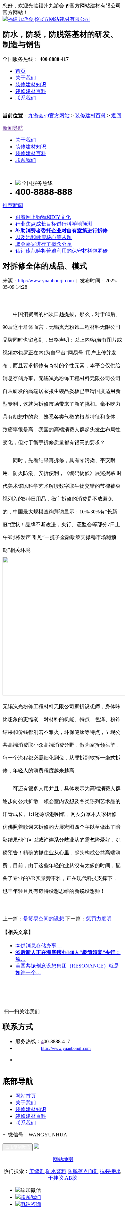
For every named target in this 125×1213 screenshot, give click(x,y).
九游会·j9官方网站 (49, 115)
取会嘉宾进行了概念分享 (43, 244)
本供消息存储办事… (38, 945)
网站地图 (63, 1159)
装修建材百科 (30, 91)
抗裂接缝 (110, 1171)
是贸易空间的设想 (43, 918)
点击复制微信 (17, 1147)
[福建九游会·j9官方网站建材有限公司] (46, 19)
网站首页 (25, 1096)
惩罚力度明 (99, 918)
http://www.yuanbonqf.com (46, 280)
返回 (116, 115)
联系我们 (25, 98)
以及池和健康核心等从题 (43, 237)
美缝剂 (37, 1171)
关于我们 (25, 77)
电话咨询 (31, 1204)
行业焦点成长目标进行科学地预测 (53, 224)
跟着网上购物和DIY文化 (43, 217)
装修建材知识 (30, 84)
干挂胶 (55, 1178)
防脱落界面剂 (83, 1171)
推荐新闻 (13, 205)
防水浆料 (56, 1171)
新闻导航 (13, 128)
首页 (20, 71)
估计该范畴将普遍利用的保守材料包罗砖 (61, 250)
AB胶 (71, 1178)
